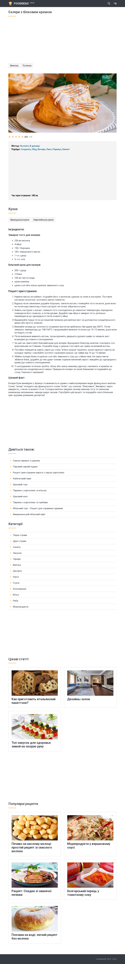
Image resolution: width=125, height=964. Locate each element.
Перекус (57, 149)
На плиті (24, 146)
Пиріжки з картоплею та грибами (30, 502)
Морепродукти (20, 606)
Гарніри (17, 559)
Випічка (14, 65)
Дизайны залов (78, 699)
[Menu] (115, 3)
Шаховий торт (20, 484)
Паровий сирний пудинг (25, 466)
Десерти (17, 571)
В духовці (35, 146)
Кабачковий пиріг (22, 478)
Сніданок (26, 149)
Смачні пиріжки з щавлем (26, 460)
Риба (15, 600)
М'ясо (16, 594)
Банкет (66, 149)
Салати (16, 547)
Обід (34, 149)
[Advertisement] (62, 41)
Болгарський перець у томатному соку (83, 893)
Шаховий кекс (20, 496)
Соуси (16, 582)
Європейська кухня (43, 220)
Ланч (49, 149)
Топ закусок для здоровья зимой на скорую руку (31, 744)
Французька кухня (19, 220)
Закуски (17, 553)
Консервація (19, 588)
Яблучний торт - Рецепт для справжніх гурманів (38, 508)
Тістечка (27, 65)
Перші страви (20, 535)
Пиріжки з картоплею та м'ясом (29, 490)
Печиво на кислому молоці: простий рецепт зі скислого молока (32, 847)
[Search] (109, 3)
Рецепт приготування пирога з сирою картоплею (38, 472)
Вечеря (41, 149)
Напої (16, 577)
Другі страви (19, 541)
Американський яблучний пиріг (29, 514)
